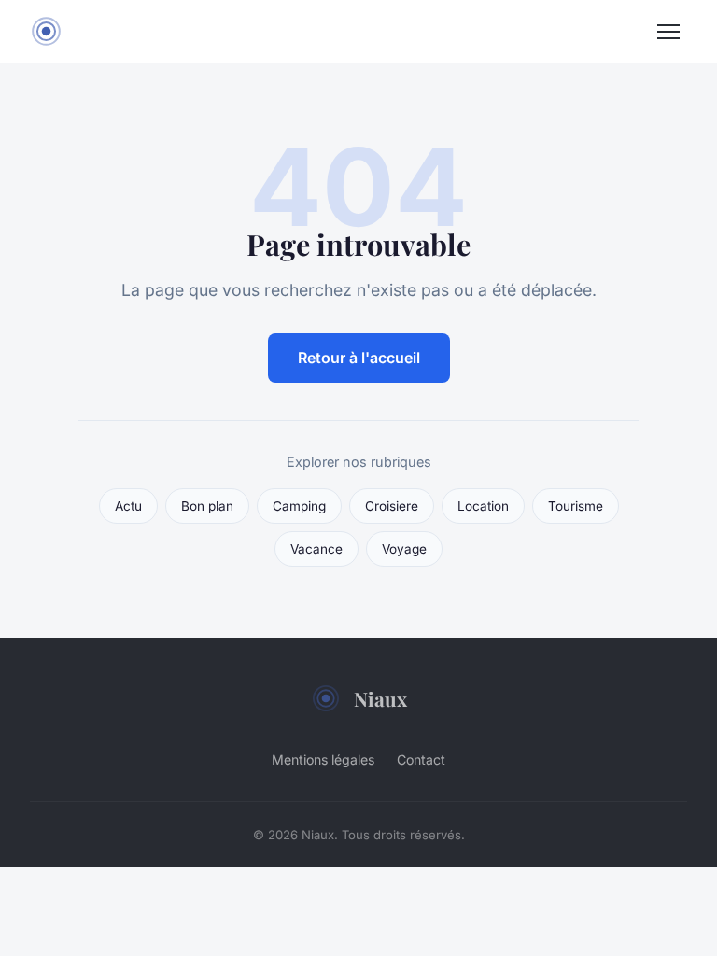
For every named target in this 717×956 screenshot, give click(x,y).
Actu (128, 506)
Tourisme (575, 506)
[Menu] (668, 32)
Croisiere (391, 506)
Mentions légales (323, 759)
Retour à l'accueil (359, 357)
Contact (421, 759)
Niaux (380, 698)
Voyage (404, 548)
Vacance (316, 548)
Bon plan (207, 506)
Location (483, 506)
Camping (299, 506)
